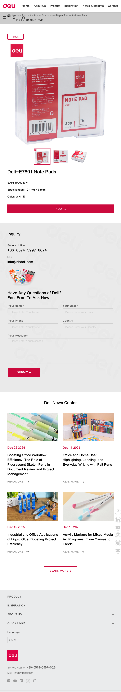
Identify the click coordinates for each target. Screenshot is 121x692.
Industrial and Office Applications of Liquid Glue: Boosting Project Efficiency (32, 539)
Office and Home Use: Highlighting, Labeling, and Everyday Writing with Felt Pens (87, 459)
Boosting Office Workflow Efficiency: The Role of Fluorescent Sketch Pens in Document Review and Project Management (30, 464)
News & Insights (93, 5)
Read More (15, 481)
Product (55, 5)
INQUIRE (60, 209)
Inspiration (71, 5)
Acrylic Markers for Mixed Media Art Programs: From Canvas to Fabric (88, 539)
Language (13, 632)
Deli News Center (60, 403)
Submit (22, 372)
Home (26, 5)
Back (15, 36)
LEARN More (59, 571)
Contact (113, 5)
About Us (40, 5)
